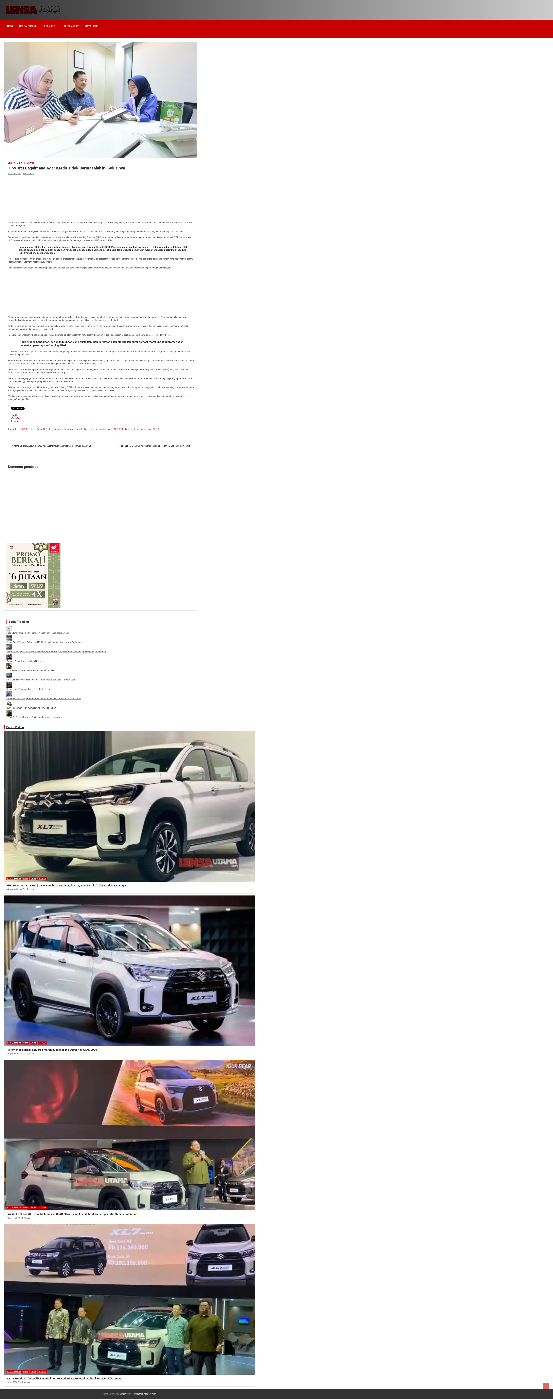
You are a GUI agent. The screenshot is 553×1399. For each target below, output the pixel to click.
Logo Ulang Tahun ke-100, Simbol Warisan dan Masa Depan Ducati (37, 633)
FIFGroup (38, 429)
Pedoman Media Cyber (145, 1394)
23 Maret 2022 (14, 173)
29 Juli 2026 (11, 1218)
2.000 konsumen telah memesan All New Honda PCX (31, 708)
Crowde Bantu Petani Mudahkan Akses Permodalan (30, 670)
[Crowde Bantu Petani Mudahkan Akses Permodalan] (9, 664)
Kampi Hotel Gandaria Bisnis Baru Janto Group (28, 689)
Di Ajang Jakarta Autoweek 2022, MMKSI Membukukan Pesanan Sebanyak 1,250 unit (51, 446)
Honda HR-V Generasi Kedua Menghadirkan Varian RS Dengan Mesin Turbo (155, 446)
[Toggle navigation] (8, 34)
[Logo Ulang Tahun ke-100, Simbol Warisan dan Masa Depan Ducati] (9, 627)
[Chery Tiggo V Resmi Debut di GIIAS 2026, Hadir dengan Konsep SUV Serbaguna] (9, 636)
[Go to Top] (546, 1386)
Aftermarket (71, 26)
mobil (33, 879)
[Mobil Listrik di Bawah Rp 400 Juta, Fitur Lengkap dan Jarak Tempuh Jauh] (9, 674)
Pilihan (42, 879)
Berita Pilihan (15, 727)
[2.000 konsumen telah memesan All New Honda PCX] (9, 702)
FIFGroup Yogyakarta (70, 429)
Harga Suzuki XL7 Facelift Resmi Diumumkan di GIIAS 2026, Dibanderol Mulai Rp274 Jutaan (64, 1378)
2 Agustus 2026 (13, 1054)
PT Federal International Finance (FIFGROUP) (101, 429)
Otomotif (49, 26)
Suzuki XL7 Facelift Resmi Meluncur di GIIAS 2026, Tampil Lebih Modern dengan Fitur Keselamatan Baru (72, 1214)
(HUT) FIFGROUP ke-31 (23, 429)
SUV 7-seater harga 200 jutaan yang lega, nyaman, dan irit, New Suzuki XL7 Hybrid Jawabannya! (66, 885)
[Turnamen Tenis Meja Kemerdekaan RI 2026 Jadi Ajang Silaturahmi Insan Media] (9, 692)
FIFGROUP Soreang (52, 429)
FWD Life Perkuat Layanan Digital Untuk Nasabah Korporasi (34, 717)
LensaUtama (125, 1394)
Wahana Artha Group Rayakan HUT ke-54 (25, 661)
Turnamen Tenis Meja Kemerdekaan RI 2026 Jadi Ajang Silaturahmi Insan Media (43, 698)
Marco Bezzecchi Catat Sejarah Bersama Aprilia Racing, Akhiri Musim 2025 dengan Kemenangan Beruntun (56, 651)
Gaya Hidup (91, 26)
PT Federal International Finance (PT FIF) (140, 429)
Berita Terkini (27, 26)
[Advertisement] (100, 197)
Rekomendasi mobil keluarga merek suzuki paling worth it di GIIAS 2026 (51, 1049)
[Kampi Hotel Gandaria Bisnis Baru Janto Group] (9, 683)
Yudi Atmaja (28, 173)
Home (10, 26)
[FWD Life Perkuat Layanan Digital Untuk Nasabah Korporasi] (9, 711)
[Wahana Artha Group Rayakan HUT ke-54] (9, 655)
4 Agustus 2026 (13, 889)
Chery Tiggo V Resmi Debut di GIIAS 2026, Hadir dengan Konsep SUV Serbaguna (44, 642)
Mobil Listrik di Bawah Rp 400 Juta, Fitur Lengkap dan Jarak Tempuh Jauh (40, 679)
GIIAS (25, 879)
